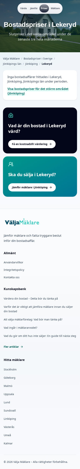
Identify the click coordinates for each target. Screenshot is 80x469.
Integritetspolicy (14, 270)
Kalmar (8, 443)
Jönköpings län (12, 64)
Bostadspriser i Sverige (38, 58)
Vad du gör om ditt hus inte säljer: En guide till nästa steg (40, 336)
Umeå (7, 435)
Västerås (9, 427)
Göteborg (9, 377)
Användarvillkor (13, 262)
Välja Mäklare (11, 58)
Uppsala (9, 394)
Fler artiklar (11, 346)
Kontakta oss (12, 277)
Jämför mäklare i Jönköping (30, 187)
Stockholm (10, 369)
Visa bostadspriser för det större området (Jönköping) (37, 91)
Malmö (8, 386)
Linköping (10, 418)
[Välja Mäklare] (22, 222)
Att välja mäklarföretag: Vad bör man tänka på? (33, 319)
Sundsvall (10, 410)
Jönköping (31, 64)
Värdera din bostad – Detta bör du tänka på (31, 298)
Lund (7, 402)
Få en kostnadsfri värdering (29, 144)
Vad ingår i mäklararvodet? (20, 327)
